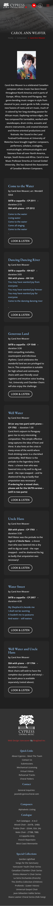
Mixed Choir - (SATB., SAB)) (27, 824)
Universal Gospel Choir (27, 889)
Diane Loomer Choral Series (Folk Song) (27, 897)
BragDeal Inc (39, 740)
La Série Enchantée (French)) (27, 878)
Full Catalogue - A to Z (27, 820)
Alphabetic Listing (27, 809)
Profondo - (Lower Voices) (27, 885)
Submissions (27, 763)
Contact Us (27, 760)
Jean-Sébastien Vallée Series (27, 893)
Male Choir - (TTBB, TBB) (27, 832)
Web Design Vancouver (19, 740)
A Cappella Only (26, 836)
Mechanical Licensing (27, 767)
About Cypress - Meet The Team (27, 756)
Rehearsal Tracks (27, 775)
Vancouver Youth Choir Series (27, 866)
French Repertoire (26, 839)
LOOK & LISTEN (20, 241)
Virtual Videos (27, 771)
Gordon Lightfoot (27, 859)
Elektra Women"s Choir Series (27, 874)
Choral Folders (27, 778)
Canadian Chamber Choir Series (27, 870)
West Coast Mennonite (27, 843)
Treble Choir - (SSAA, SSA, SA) (27, 828)
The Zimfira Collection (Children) (27, 881)
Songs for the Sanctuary (27, 863)
